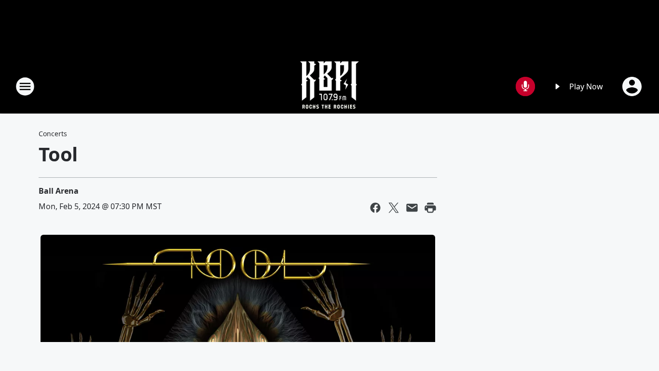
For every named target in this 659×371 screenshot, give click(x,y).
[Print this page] (430, 207)
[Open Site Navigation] (25, 86)
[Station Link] (329, 86)
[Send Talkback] (525, 86)
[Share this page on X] (393, 207)
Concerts (53, 133)
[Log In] (633, 86)
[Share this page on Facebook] (375, 207)
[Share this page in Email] (412, 207)
